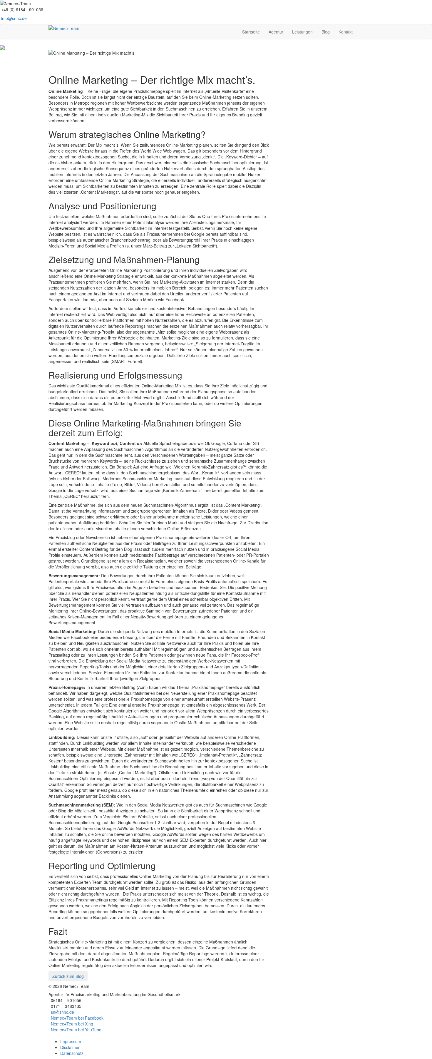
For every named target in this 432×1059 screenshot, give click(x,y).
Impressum (70, 1041)
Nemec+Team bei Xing (72, 1024)
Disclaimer (70, 1047)
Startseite (251, 32)
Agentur (276, 32)
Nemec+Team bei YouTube (76, 1030)
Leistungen (302, 32)
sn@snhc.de (62, 1012)
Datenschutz (71, 1053)
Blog (326, 32)
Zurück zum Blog (68, 976)
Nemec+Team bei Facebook (77, 1018)
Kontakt (346, 32)
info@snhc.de (14, 18)
